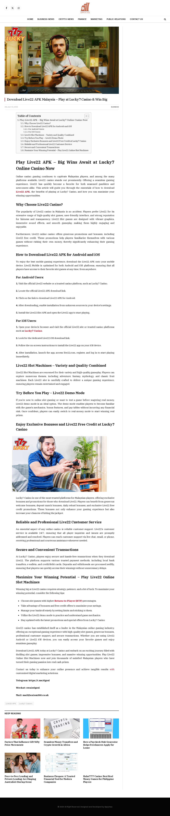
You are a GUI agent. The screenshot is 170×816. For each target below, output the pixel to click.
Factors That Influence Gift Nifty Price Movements (22, 743)
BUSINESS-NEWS (45, 19)
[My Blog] (85, 8)
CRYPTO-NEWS (66, 19)
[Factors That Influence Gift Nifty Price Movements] (22, 728)
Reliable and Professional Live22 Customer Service (48, 144)
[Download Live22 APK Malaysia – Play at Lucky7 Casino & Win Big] (62, 93)
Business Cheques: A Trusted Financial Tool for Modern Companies (59, 779)
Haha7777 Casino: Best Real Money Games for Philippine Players (98, 779)
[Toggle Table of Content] (85, 116)
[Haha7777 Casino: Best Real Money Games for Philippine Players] (101, 763)
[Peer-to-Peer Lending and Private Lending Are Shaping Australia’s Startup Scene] (22, 763)
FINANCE (82, 19)
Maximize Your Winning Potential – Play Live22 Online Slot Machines (56, 150)
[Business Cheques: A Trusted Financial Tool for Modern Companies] (62, 763)
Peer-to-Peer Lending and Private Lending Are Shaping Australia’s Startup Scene (20, 779)
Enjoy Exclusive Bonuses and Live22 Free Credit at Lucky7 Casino (55, 141)
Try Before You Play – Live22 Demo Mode (43, 138)
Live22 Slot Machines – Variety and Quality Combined (49, 135)
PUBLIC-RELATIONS (116, 19)
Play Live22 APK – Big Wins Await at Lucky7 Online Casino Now (54, 120)
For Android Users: (36, 129)
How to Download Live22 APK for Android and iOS (48, 126)
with (112, 669)
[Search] (164, 19)
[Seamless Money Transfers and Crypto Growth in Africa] (62, 728)
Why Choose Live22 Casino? (37, 123)
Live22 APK (11, 703)
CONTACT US (136, 19)
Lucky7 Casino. (26, 703)
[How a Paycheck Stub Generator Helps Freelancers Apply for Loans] (101, 728)
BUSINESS (115, 107)
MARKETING (96, 19)
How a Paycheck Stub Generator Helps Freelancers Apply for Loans (100, 745)
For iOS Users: (34, 132)
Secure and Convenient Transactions (42, 147)
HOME (30, 19)
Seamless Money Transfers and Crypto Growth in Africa (61, 743)
